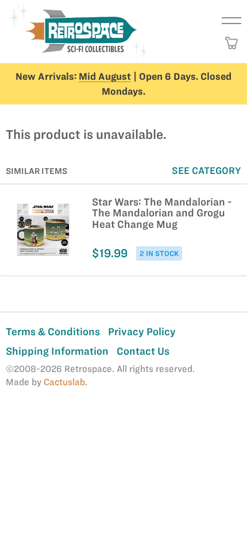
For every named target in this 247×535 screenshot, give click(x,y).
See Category (206, 170)
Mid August (105, 76)
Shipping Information (57, 351)
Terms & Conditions (53, 331)
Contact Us (143, 351)
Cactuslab (64, 382)
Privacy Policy (142, 331)
